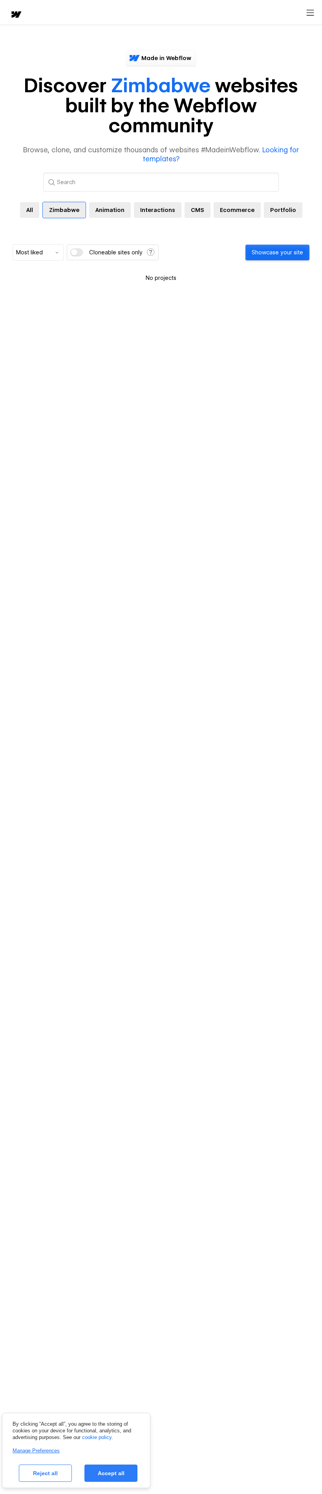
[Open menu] (310, 13)
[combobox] (38, 252)
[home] (15, 15)
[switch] (76, 252)
